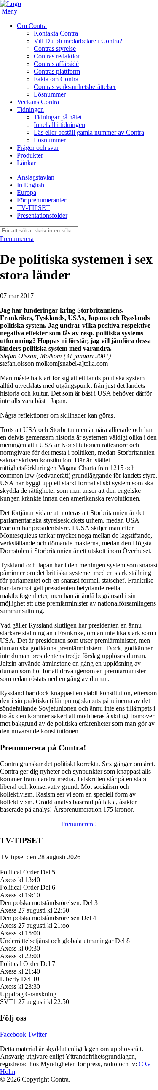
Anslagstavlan (35, 177)
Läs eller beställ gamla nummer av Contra (89, 132)
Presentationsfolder (42, 215)
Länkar (26, 162)
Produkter (30, 155)
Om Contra (32, 25)
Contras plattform (57, 71)
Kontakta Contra (56, 33)
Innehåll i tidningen (59, 124)
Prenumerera (17, 238)
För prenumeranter (41, 200)
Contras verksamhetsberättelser (75, 86)
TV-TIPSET (33, 207)
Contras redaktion (57, 56)
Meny (9, 11)
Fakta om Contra (56, 79)
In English (30, 184)
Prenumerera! (79, 823)
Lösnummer (50, 94)
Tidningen (30, 109)
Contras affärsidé (56, 63)
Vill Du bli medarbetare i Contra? (78, 40)
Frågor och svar (38, 147)
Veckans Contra (38, 101)
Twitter (37, 1034)
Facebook (13, 1034)
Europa (26, 192)
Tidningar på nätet (58, 117)
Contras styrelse (55, 48)
